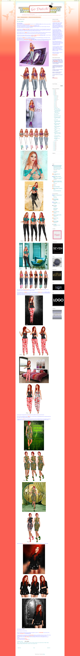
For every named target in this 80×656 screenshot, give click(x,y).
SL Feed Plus (55, 171)
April (55, 105)
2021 (54, 91)
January (55, 140)
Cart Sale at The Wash (31, 642)
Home (18, 17)
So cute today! (56, 119)
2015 (54, 144)
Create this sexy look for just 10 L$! (57, 136)
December (55, 95)
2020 (54, 92)
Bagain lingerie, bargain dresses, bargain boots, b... (57, 124)
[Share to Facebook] (27, 641)
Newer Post (19, 647)
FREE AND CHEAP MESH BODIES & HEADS (34, 17)
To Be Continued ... (55, 215)
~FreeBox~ (55, 224)
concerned (54, 212)
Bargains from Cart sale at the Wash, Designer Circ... (57, 133)
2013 (54, 146)
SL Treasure (55, 205)
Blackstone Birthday (55, 199)
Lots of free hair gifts (57, 113)
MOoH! (26, 643)
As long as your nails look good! (57, 131)
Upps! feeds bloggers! (56, 186)
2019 (54, 93)
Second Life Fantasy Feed (57, 190)
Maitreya (21, 643)
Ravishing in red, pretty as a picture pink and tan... (57, 118)
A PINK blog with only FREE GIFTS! (57, 112)
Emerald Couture (41, 642)
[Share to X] (26, 641)
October (55, 98)
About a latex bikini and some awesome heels (57, 110)
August (55, 100)
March (55, 106)
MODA (24, 643)
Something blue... (56, 114)
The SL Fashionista (56, 211)
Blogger (44, 654)
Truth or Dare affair (32, 643)
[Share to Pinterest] (28, 641)
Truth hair (29, 643)
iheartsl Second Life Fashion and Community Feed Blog (57, 166)
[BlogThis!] (25, 641)
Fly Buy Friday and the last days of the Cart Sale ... (57, 122)
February (55, 107)
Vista (36, 643)
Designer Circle (37, 642)
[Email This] (25, 641)
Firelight (45, 642)
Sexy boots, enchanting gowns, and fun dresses (57, 127)
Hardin (54, 218)
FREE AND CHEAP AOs (24, 17)
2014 (54, 145)
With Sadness (55, 209)
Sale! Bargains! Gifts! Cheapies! (57, 138)
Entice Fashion (55, 208)
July (55, 101)
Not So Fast (54, 196)
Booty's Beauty (26, 642)
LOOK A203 (54, 206)
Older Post (48, 647)
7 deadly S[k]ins (21, 642)
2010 (54, 150)
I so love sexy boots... (57, 135)
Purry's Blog (55, 202)
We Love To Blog (55, 221)
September (55, 99)
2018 (54, 94)
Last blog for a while (56, 108)
